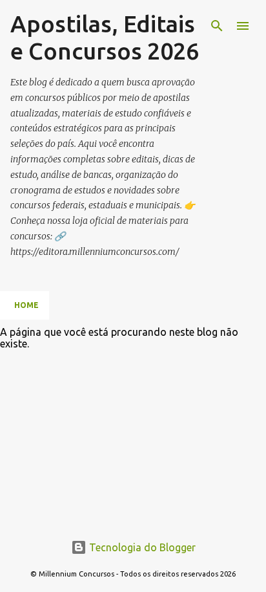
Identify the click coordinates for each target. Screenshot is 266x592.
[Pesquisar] (217, 25)
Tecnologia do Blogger (141, 547)
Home (26, 305)
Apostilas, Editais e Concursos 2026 (104, 37)
